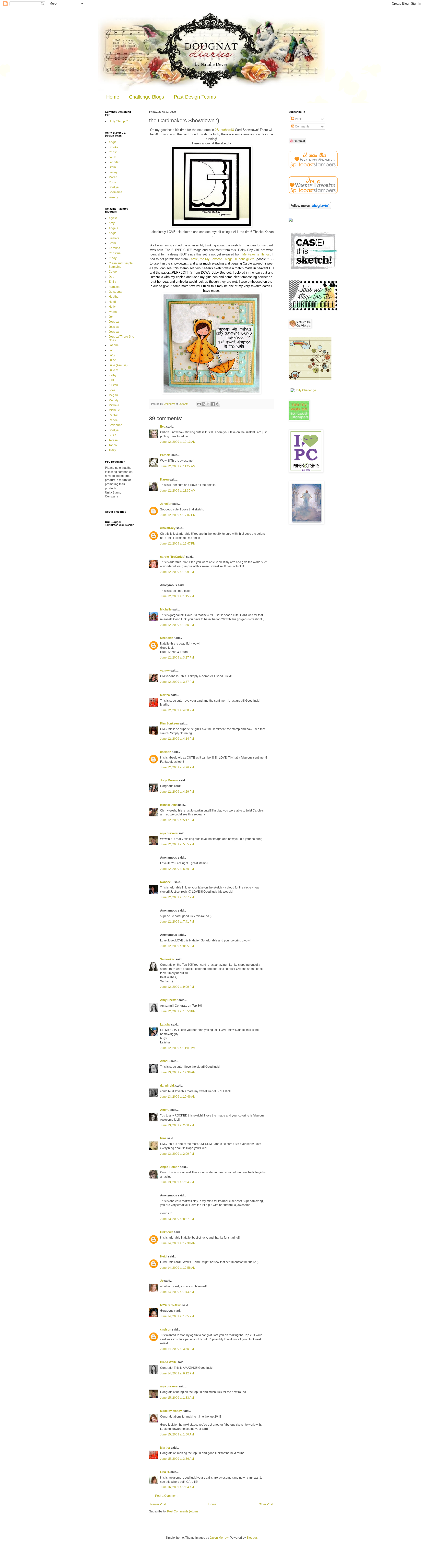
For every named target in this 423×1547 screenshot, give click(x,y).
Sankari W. (167, 959)
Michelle (166, 609)
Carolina (114, 248)
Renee (113, 420)
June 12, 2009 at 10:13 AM (178, 442)
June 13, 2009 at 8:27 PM (177, 1219)
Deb (111, 277)
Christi (113, 152)
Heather (114, 296)
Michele (114, 405)
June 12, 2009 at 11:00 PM (177, 1048)
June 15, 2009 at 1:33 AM (177, 1397)
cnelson (165, 752)
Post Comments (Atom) (182, 1511)
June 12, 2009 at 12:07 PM (178, 515)
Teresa (113, 440)
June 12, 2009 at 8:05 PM (177, 946)
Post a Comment (166, 1495)
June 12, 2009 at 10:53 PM (178, 1011)
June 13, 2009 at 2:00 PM (177, 1125)
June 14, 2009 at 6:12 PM (177, 1373)
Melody (113, 400)
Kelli (112, 380)
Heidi (163, 1256)
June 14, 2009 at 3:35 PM (177, 1349)
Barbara (114, 238)
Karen (164, 479)
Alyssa (113, 218)
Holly (112, 306)
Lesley (113, 172)
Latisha (165, 1024)
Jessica (114, 321)
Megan (113, 395)
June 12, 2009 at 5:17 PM (177, 820)
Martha (165, 695)
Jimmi (113, 167)
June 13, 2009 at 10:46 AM (178, 1096)
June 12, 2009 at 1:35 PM (177, 625)
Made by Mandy (171, 1411)
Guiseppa (115, 291)
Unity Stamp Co (119, 121)
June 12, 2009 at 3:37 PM (177, 682)
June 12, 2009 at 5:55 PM (177, 844)
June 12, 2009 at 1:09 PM (177, 572)
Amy (112, 223)
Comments (301, 126)
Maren (113, 177)
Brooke (113, 147)
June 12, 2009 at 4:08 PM (177, 710)
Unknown (166, 638)
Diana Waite (168, 1362)
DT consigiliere (244, 259)
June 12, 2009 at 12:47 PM (178, 543)
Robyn (113, 182)
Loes (112, 390)
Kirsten (113, 385)
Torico (113, 445)
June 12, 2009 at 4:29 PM (177, 791)
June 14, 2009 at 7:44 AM (177, 1292)
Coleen (113, 271)
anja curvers (169, 833)
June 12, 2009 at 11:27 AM (177, 466)
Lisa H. (165, 1472)
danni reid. (167, 1085)
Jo (162, 1280)
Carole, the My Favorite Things (211, 259)
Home (112, 97)
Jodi (111, 350)
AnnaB (165, 1061)
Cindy (113, 258)
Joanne (114, 345)
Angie (113, 142)
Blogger (252, 1537)
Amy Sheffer (169, 1000)
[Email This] (199, 404)
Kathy (112, 375)
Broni (112, 243)
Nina (163, 1138)
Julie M (113, 370)
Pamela (165, 455)
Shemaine (115, 192)
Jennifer (166, 504)
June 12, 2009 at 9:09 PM (177, 987)
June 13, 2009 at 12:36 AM (178, 1072)
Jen (111, 316)
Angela (113, 228)
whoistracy (168, 528)
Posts (298, 119)
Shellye (114, 187)
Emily (112, 281)
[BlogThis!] (203, 404)
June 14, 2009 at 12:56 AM (178, 1267)
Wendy (113, 197)
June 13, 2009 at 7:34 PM (177, 1182)
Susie (112, 435)
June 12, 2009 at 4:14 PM (177, 738)
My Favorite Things (256, 254)
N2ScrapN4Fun (170, 1305)
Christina (115, 253)
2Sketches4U (224, 130)
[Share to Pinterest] (217, 404)
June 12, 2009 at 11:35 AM (177, 490)
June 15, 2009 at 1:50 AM (177, 1434)
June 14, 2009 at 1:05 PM (177, 1316)
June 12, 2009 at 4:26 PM (177, 767)
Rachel (113, 415)
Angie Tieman (169, 1167)
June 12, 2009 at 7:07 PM (177, 897)
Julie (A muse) (118, 365)
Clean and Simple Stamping (121, 265)
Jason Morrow (219, 1537)
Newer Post (158, 1504)
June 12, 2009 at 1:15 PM (177, 596)
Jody (112, 355)
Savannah (115, 425)
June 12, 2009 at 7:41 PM (177, 921)
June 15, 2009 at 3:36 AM (177, 1458)
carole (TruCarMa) (172, 556)
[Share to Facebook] (213, 404)
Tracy (112, 450)
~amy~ (165, 670)
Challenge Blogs (146, 97)
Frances (114, 287)
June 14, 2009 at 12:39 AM (178, 1243)
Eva (162, 426)
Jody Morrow (169, 780)
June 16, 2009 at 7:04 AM (177, 1487)
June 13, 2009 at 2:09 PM (177, 1153)
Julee (112, 360)
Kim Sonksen (169, 723)
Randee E (167, 882)
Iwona (113, 312)
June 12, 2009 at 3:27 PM (177, 657)
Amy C (165, 1110)
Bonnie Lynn (168, 805)
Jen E (112, 157)
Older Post (266, 1504)
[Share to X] (208, 404)
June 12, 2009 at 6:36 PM (177, 869)
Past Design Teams (195, 97)
